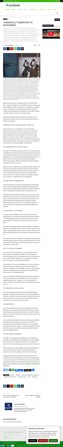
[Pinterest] (11, 48)
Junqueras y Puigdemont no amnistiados (30, 375)
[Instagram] (57, 1)
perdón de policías (22, 376)
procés (28, 376)
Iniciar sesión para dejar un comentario (12, 421)
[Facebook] (55, 1)
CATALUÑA (18, 375)
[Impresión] (22, 48)
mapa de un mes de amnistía (10, 376)
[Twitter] (53, 1)
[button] (57, 13)
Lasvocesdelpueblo (9, 45)
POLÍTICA (9, 17)
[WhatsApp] (15, 48)
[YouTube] (59, 1)
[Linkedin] (18, 48)
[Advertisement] (43, 5)
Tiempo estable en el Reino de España (32, 396)
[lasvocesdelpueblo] (13, 5)
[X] (8, 48)
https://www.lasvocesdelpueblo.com (21, 406)
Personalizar (33, 440)
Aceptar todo (53, 440)
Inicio (4, 17)
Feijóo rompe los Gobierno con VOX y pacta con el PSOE (11, 396)
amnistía (12, 375)
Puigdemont (34, 376)
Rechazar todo (42, 440)
